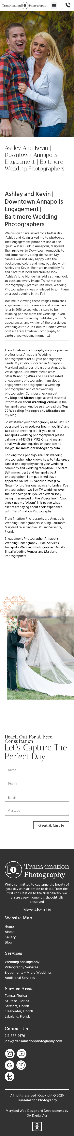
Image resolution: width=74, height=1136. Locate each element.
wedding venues (45, 402)
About (29, 398)
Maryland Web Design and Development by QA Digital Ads (37, 1113)
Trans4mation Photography (24, 350)
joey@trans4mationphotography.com (33, 1041)
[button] (54, 5)
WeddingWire (24, 376)
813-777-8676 (15, 1036)
